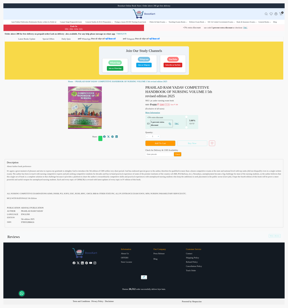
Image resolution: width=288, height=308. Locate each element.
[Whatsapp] (100, 138)
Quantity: (149, 132)
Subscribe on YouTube (172, 65)
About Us (125, 253)
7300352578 (121, 34)
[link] (266, 14)
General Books (263, 22)
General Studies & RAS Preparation (98, 22)
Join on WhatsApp (115, 68)
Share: (94, 137)
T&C (245, 28)
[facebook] (104, 136)
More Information (152, 112)
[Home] (144, 14)
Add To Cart (160, 143)
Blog (275, 22)
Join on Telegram (144, 65)
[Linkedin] (82, 263)
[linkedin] (117, 136)
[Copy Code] (170, 123)
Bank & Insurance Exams (246, 22)
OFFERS (124, 258)
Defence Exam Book (196, 22)
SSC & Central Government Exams (220, 22)
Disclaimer (109, 301)
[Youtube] (90, 263)
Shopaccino (197, 301)
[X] (78, 263)
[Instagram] (95, 263)
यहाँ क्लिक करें (79, 39)
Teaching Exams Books (177, 22)
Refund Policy (192, 262)
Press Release (159, 253)
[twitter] (108, 136)
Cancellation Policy (194, 266)
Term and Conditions (81, 301)
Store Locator (126, 262)
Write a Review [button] (275, 236)
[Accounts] (276, 13)
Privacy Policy (97, 301)
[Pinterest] (86, 263)
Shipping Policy (192, 258)
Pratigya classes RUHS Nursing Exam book (130, 22)
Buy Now (192, 143)
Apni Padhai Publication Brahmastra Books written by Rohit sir (33, 22)
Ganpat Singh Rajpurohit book (71, 22)
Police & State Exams (157, 22)
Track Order (191, 270)
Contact (189, 253)
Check (177, 154)
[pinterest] (112, 136)
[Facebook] (74, 263)
